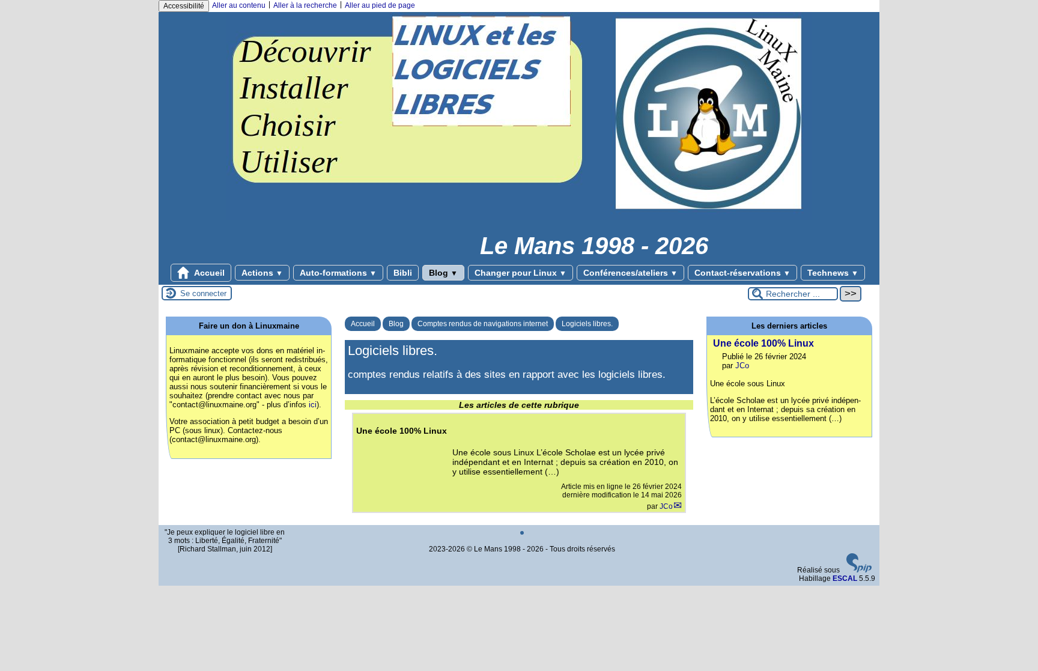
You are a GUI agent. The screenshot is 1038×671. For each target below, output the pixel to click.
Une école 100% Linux (763, 343)
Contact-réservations (742, 273)
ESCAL (845, 578)
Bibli (402, 273)
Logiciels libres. (587, 324)
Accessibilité (183, 6)
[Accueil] (519, 217)
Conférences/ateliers (630, 273)
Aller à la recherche (305, 5)
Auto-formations (338, 273)
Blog (443, 273)
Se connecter (203, 293)
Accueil (208, 273)
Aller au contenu (239, 5)
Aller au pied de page (380, 5)
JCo (666, 506)
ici (313, 404)
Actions (262, 273)
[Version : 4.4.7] (859, 570)
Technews (832, 273)
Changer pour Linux (520, 273)
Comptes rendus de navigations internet (482, 324)
